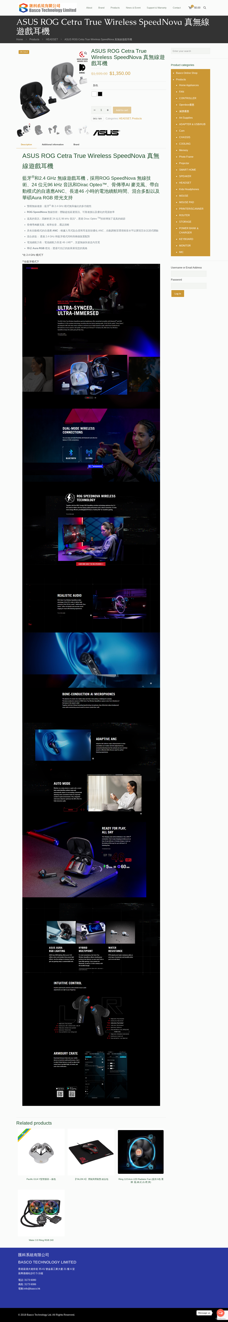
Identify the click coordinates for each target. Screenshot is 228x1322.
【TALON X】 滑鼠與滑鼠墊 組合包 (91, 1179)
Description (26, 144)
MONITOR (185, 245)
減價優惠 (184, 111)
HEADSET (52, 39)
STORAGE (185, 221)
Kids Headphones (189, 189)
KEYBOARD (186, 239)
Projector (184, 163)
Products (34, 39)
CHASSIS (184, 137)
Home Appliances (189, 85)
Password (176, 279)
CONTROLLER (187, 98)
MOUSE (183, 195)
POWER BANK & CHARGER (189, 230)
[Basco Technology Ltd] (47, 7)
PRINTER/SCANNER (191, 208)
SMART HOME (187, 169)
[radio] (94, 94)
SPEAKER (185, 176)
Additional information (53, 144)
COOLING (184, 143)
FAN (181, 91)
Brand (76, 144)
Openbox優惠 (186, 104)
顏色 (95, 85)
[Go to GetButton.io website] (221, 1319)
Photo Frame (186, 156)
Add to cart (122, 110)
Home (19, 39)
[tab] (26, 144)
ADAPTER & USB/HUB (192, 124)
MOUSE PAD (186, 202)
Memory (183, 150)
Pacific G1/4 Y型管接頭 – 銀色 (41, 1179)
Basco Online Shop (186, 73)
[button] (86, 53)
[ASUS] (106, 133)
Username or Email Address (186, 267)
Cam (181, 130)
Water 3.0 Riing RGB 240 (41, 1240)
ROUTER (184, 215)
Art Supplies (186, 117)
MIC (181, 252)
